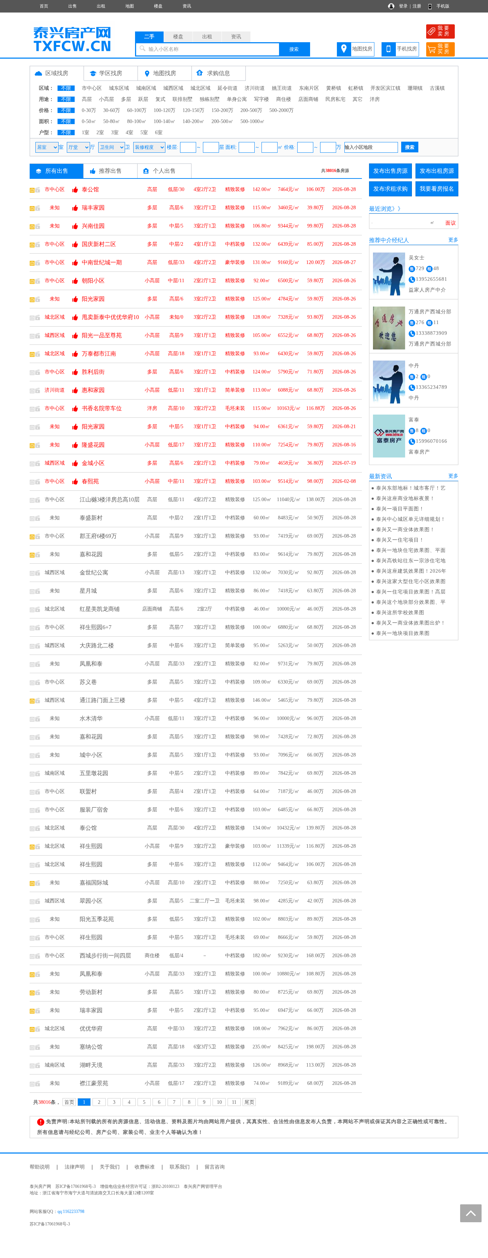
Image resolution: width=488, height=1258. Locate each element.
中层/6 (176, 645)
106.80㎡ (262, 226)
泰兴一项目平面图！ (400, 508)
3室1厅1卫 (205, 335)
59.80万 (315, 280)
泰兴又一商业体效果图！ (405, 529)
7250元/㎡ (288, 882)
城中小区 (91, 755)
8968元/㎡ (288, 1065)
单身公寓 (237, 99)
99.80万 (315, 226)
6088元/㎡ (288, 390)
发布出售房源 (390, 171)
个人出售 (164, 171)
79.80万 (315, 444)
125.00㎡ (262, 299)
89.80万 (315, 919)
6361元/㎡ (288, 426)
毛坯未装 (235, 408)
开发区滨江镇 (385, 88)
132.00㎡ (262, 244)
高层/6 (176, 207)
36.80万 (315, 463)
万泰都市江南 (99, 354)
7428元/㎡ (288, 736)
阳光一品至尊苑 (102, 335)
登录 (403, 6)
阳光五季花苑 (97, 919)
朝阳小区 (93, 281)
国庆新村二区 (99, 244)
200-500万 (251, 110)
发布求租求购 (390, 189)
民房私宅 (335, 99)
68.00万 (315, 1083)
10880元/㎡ (289, 973)
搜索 (294, 49)
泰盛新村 (91, 518)
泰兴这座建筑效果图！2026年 (411, 571)
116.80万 (315, 846)
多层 (126, 99)
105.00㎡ (262, 335)
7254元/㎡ (288, 444)
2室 (100, 132)
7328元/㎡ (288, 317)
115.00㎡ (262, 207)
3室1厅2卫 (205, 444)
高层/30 (176, 828)
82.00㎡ (262, 663)
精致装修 (235, 189)
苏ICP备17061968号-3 (50, 1224)
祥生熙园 (91, 846)
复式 (160, 99)
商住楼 (283, 99)
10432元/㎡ (289, 828)
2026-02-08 (344, 481)
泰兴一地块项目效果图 (403, 633)
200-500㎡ (222, 121)
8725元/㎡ (288, 992)
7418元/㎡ (288, 590)
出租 (101, 6)
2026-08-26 (344, 280)
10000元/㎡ (289, 609)
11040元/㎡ (289, 499)
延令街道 (228, 88)
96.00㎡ (262, 718)
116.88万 (315, 408)
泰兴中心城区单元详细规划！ (411, 519)
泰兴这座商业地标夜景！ (405, 498)
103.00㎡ (262, 481)
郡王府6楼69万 (98, 536)
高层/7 (176, 627)
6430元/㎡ (288, 353)
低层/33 (176, 262)
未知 (55, 207)
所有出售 (56, 171)
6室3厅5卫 (205, 1046)
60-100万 (136, 110)
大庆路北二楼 (97, 645)
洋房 (375, 99)
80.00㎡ (262, 992)
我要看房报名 (437, 189)
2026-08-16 (344, 444)
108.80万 (315, 973)
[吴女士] (389, 273)
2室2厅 (204, 609)
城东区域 (119, 88)
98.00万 (315, 481)
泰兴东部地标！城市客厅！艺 (411, 488)
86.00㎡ (262, 590)
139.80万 (315, 828)
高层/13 (176, 572)
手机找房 (407, 49)
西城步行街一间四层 (105, 956)
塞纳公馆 (91, 1047)
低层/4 (176, 955)
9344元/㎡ (288, 226)
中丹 (414, 365)
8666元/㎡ (288, 937)
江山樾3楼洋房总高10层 (110, 499)
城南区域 (146, 88)
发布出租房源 (437, 171)
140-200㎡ (193, 121)
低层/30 (176, 189)
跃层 (143, 99)
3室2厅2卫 (205, 299)
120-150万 (193, 110)
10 (219, 1102)
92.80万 (315, 572)
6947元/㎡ (288, 1010)
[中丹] (389, 381)
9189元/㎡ (288, 1083)
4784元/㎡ (288, 299)
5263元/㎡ (288, 645)
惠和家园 (93, 390)
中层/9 (176, 846)
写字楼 (261, 99)
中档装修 (235, 244)
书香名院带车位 (102, 408)
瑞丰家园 (93, 208)
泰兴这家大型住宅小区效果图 (411, 581)
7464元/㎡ (288, 189)
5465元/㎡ (288, 700)
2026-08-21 (344, 426)
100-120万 (164, 110)
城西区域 (173, 88)
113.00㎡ (262, 390)
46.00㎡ (262, 609)
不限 (66, 88)
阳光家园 (93, 299)
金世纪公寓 (94, 572)
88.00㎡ (262, 882)
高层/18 (176, 353)
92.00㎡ (262, 280)
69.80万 (315, 773)
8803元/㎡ (288, 919)
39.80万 (315, 207)
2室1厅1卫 (205, 517)
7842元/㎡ (288, 773)
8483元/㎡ (288, 517)
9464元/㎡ (288, 864)
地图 (129, 6)
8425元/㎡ (288, 1046)
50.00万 (315, 645)
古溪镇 (437, 88)
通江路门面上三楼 (102, 700)
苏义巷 (88, 682)
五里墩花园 (94, 773)
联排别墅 (183, 99)
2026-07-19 (344, 463)
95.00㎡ (262, 645)
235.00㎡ (262, 1046)
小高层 (106, 99)
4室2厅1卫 (205, 700)
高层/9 (176, 335)
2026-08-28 (344, 189)
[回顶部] (471, 1213)
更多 (453, 240)
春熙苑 (90, 481)
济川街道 (255, 88)
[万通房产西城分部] (389, 327)
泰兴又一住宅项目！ (400, 540)
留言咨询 (215, 1167)
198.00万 (315, 1046)
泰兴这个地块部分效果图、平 (411, 602)
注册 (417, 6)
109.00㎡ (262, 682)
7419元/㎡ (288, 536)
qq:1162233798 (71, 1211)
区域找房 (56, 73)
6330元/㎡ (288, 682)
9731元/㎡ (288, 663)
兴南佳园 (93, 226)
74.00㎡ (262, 1083)
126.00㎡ (262, 1065)
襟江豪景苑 (94, 1083)
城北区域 (200, 88)
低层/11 (176, 390)
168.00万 (315, 955)
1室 (85, 132)
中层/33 (176, 1028)
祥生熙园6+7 (95, 627)
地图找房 (362, 49)
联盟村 (88, 791)
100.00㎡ (262, 627)
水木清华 (91, 718)
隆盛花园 (93, 445)
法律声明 (75, 1167)
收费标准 (145, 1167)
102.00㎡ (262, 919)
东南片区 (309, 88)
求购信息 (218, 73)
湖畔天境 (91, 1065)
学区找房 (110, 73)
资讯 (187, 6)
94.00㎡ (262, 426)
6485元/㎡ (288, 809)
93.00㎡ (262, 353)
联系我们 (180, 1167)
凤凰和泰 (91, 664)
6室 (159, 132)
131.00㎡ (262, 262)
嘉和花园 (91, 554)
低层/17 (176, 444)
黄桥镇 (333, 88)
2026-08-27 (344, 262)
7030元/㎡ (288, 572)
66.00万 (315, 755)
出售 (72, 6)
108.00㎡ (262, 1028)
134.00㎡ (262, 828)
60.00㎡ (262, 517)
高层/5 (176, 682)
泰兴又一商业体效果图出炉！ (411, 623)
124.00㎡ (262, 372)
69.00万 (315, 536)
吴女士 (417, 257)
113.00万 (315, 1065)
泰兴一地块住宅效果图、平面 (411, 550)
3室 (115, 132)
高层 (87, 99)
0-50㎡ (89, 121)
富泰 (414, 419)
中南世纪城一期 (102, 262)
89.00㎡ (262, 773)
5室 (144, 132)
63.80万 (315, 590)
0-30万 (89, 110)
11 (234, 1102)
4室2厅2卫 (205, 189)
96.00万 (315, 718)
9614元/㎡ (288, 554)
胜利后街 (93, 372)
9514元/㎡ (288, 481)
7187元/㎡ (288, 791)
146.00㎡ (262, 700)
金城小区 (93, 463)
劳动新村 (91, 992)
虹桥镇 (355, 88)
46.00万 (315, 609)
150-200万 (222, 110)
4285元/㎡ (288, 901)
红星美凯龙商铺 (100, 609)
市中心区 (92, 88)
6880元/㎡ (288, 627)
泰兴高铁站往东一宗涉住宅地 (411, 560)
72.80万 (315, 736)
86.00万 (315, 1028)
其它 (358, 99)
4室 (129, 132)
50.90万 (315, 517)
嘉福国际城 (94, 883)
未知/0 (176, 317)
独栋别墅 (210, 99)
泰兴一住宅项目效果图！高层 (411, 591)
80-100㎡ (136, 121)
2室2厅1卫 (205, 280)
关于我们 (110, 1167)
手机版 (443, 6)
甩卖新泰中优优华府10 (110, 317)
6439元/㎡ (288, 244)
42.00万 (315, 901)
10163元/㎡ (289, 408)
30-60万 (111, 110)
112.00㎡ (262, 864)
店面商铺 (308, 99)
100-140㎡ (164, 121)
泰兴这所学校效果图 (400, 612)
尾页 (249, 1102)
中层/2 (176, 244)
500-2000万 (281, 110)
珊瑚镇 (415, 88)
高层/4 (176, 791)
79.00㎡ (262, 463)
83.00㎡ (262, 554)
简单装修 (235, 390)
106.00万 (315, 189)
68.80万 (315, 335)
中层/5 (176, 226)
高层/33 (176, 663)
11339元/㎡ (289, 846)
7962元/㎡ (288, 1028)
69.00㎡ (262, 937)
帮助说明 (40, 1167)
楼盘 (158, 6)
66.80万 (315, 809)
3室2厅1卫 (205, 207)
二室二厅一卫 (205, 901)
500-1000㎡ (252, 121)
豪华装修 (235, 262)
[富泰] (389, 435)
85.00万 (315, 244)
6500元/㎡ (288, 280)
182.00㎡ (262, 955)
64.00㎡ (262, 791)
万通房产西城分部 (430, 311)
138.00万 (315, 499)
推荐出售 (110, 171)
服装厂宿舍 (94, 810)
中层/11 (176, 280)
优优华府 (91, 1029)
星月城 (88, 591)
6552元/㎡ (288, 335)
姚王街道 (282, 88)
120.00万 (315, 262)
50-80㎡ (111, 121)
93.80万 (315, 317)
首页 (44, 6)
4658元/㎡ (288, 463)
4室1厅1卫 (205, 244)
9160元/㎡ (288, 262)
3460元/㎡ (288, 207)
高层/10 (176, 408)
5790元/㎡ (288, 372)
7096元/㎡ (288, 755)
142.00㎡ (262, 189)
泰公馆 (90, 189)
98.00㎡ (262, 736)
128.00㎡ (262, 317)
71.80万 (315, 372)
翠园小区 (91, 901)
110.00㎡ (262, 444)
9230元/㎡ (288, 955)
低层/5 (176, 554)
